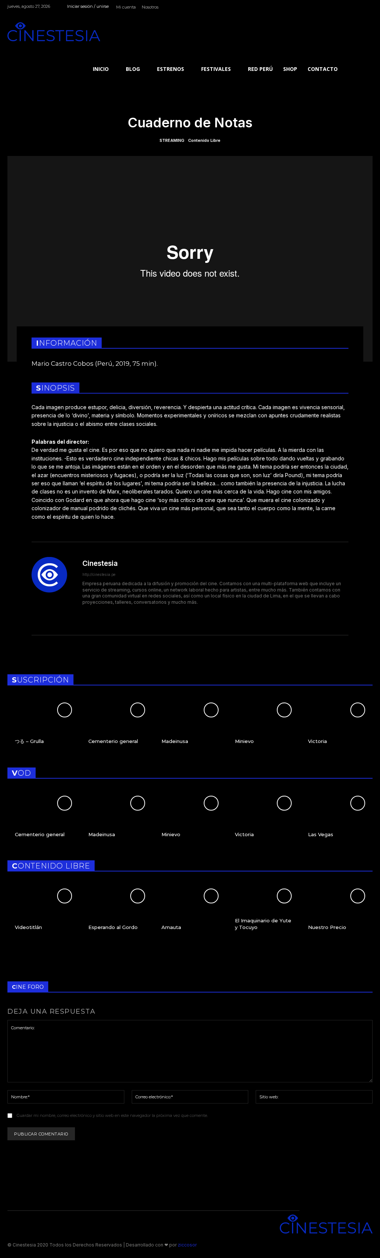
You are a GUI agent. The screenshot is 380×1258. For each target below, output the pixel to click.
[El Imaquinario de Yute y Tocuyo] (263, 911)
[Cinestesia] (53, 31)
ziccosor (187, 1245)
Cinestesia (100, 564)
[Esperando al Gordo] (117, 911)
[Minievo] (263, 725)
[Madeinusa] (190, 725)
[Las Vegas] (337, 819)
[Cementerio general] (117, 725)
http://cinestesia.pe (98, 575)
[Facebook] (334, 7)
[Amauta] (190, 911)
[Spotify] (351, 7)
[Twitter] (368, 7)
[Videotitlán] (43, 911)
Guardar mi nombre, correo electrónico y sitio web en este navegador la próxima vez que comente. (112, 1115)
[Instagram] (343, 7)
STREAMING (172, 140)
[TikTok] (360, 7)
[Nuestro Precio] (337, 911)
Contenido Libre (204, 140)
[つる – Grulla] (43, 725)
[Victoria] (337, 725)
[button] (358, 37)
